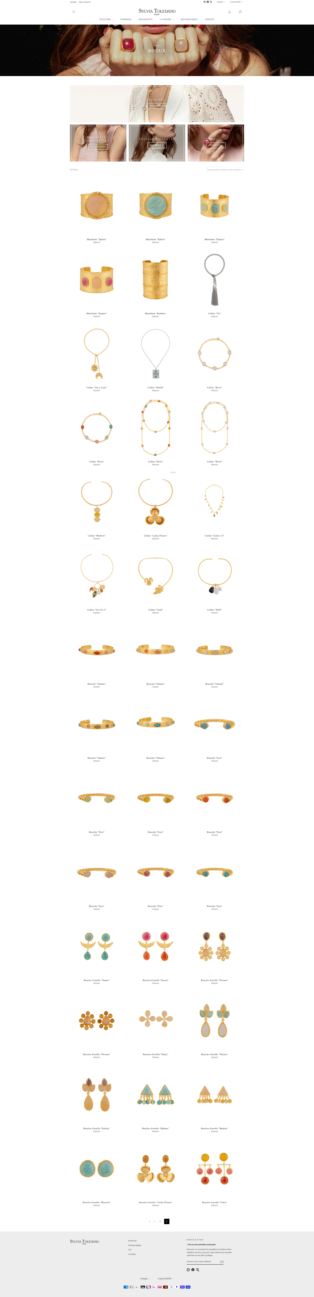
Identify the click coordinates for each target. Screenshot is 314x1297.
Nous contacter (85, 2)
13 (160, 1221)
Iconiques (125, 19)
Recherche (132, 1240)
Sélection (105, 19)
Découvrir (157, 106)
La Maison (166, 19)
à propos (73, 2)
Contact (210, 19)
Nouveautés (146, 19)
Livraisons (132, 1254)
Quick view (96, 233)
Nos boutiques (189, 19)
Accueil (156, 45)
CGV (130, 1249)
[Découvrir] (98, 143)
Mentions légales (134, 1245)
